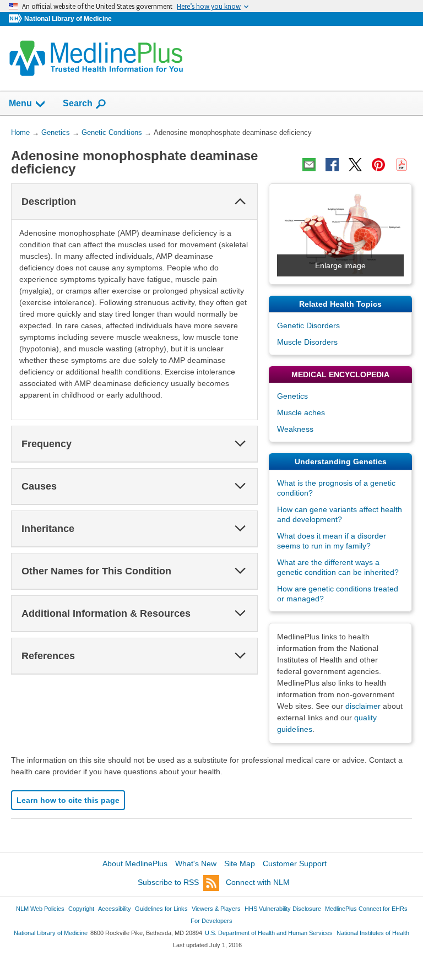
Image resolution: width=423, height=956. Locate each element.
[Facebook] (332, 164)
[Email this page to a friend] (309, 164)
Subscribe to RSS (168, 882)
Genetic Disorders (308, 325)
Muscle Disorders (307, 342)
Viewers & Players (216, 908)
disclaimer (363, 706)
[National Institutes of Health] (16, 19)
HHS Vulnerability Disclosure (283, 908)
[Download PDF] (401, 164)
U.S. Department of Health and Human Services (269, 933)
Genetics (292, 396)
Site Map (239, 863)
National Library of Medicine (68, 19)
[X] (355, 164)
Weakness (295, 429)
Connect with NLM (258, 882)
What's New (195, 863)
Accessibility (114, 908)
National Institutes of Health (373, 933)
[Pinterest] (378, 164)
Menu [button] (20, 103)
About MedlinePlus (134, 863)
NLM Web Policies (40, 908)
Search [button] (78, 103)
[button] (240, 201)
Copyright (81, 908)
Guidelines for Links (161, 908)
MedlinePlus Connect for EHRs (366, 908)
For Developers (211, 920)
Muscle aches (301, 412)
